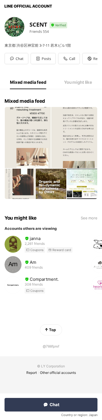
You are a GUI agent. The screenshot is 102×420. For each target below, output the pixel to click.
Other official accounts (58, 372)
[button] (43, 58)
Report (31, 372)
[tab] (28, 82)
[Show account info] (58, 25)
